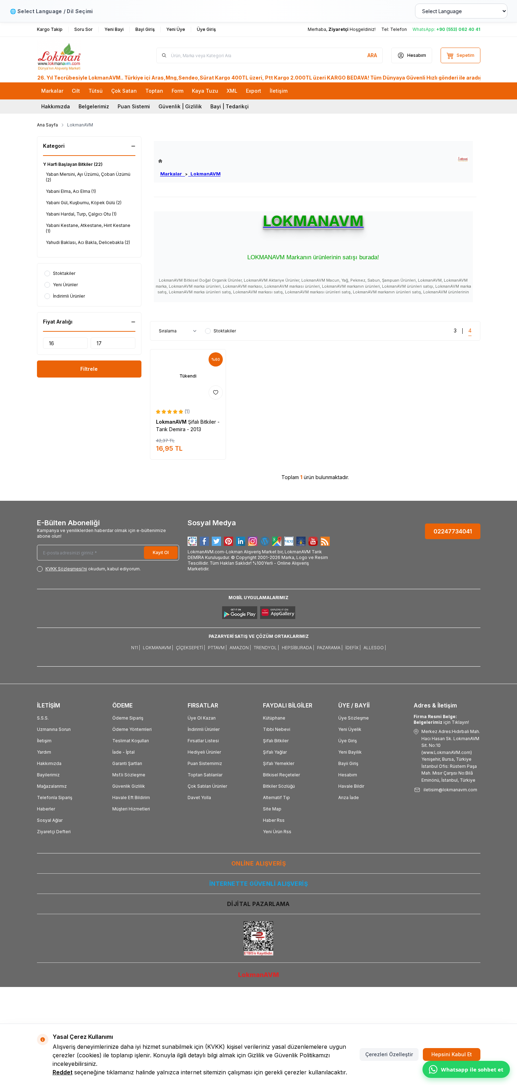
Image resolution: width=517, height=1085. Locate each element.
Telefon (398, 29)
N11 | (135, 647)
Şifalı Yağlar (275, 752)
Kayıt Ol (161, 552)
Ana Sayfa (47, 125)
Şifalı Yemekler (278, 763)
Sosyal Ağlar (50, 820)
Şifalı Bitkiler (276, 740)
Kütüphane (274, 718)
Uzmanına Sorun (54, 729)
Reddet (62, 1072)
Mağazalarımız (52, 786)
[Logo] (79, 55)
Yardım (44, 752)
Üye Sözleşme (353, 718)
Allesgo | (374, 647)
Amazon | (240, 647)
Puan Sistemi (134, 106)
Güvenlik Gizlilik (128, 786)
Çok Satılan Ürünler (207, 786)
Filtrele (89, 369)
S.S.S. (43, 718)
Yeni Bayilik (350, 752)
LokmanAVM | (158, 647)
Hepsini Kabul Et (451, 1054)
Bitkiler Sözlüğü (279, 786)
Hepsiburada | (298, 647)
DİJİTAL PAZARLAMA (258, 903)
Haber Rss (274, 820)
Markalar (172, 174)
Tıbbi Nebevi (276, 729)
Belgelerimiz (94, 106)
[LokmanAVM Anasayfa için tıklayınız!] (189, 161)
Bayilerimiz (48, 774)
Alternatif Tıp (276, 797)
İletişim (44, 740)
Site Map (272, 809)
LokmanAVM (204, 174)
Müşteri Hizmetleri (131, 809)
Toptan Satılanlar (205, 774)
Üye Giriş (347, 740)
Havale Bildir (351, 786)
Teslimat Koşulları (130, 740)
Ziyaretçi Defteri (54, 831)
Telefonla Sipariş (54, 797)
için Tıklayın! (441, 719)
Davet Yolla (199, 797)
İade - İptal (123, 752)
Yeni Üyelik (349, 729)
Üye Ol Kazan (202, 718)
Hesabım (347, 774)
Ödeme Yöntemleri (132, 729)
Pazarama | (330, 647)
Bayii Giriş (348, 763)
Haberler (46, 809)
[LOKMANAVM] (463, 159)
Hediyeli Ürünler (204, 752)
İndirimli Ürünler (204, 729)
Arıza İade (348, 797)
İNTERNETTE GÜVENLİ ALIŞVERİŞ (258, 883)
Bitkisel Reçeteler (281, 774)
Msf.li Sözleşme (128, 774)
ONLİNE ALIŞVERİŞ (258, 863)
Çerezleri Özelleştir (389, 1054)
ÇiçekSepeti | (190, 647)
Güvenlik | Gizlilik (180, 106)
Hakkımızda (55, 106)
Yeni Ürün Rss (277, 831)
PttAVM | (217, 647)
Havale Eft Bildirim (131, 797)
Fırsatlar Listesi (203, 740)
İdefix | (353, 647)
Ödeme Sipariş (127, 718)
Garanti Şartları (127, 763)
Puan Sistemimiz (205, 763)
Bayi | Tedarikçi (229, 106)
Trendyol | (266, 647)
